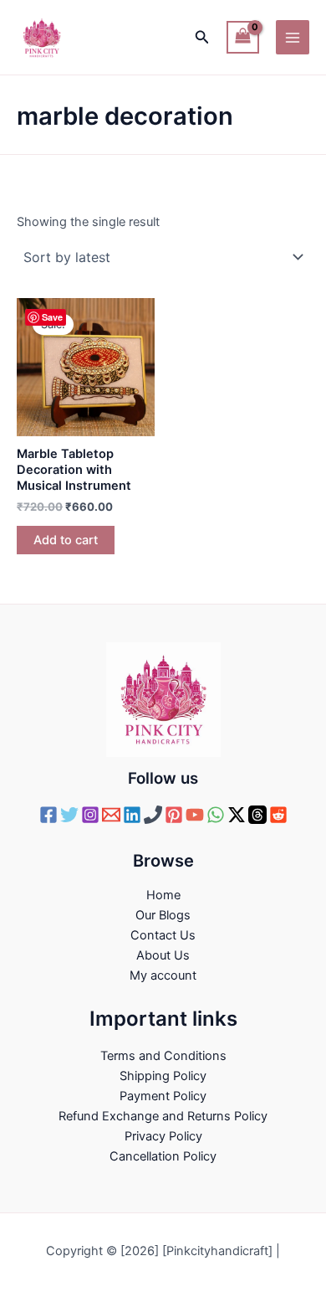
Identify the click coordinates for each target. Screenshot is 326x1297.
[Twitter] (69, 814)
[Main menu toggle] (292, 37)
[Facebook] (48, 814)
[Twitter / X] (236, 814)
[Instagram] (90, 814)
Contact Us (163, 935)
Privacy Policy (163, 1136)
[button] (202, 37)
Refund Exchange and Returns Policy (163, 1116)
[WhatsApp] (215, 814)
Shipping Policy (163, 1075)
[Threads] (257, 814)
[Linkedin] (132, 814)
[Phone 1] (153, 814)
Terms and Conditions (163, 1055)
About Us (163, 955)
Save (52, 317)
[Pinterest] (174, 814)
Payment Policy (163, 1096)
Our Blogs (163, 915)
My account (163, 975)
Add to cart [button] (65, 540)
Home (163, 895)
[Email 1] (111, 814)
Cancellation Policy (163, 1156)
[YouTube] (195, 814)
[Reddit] (278, 814)
